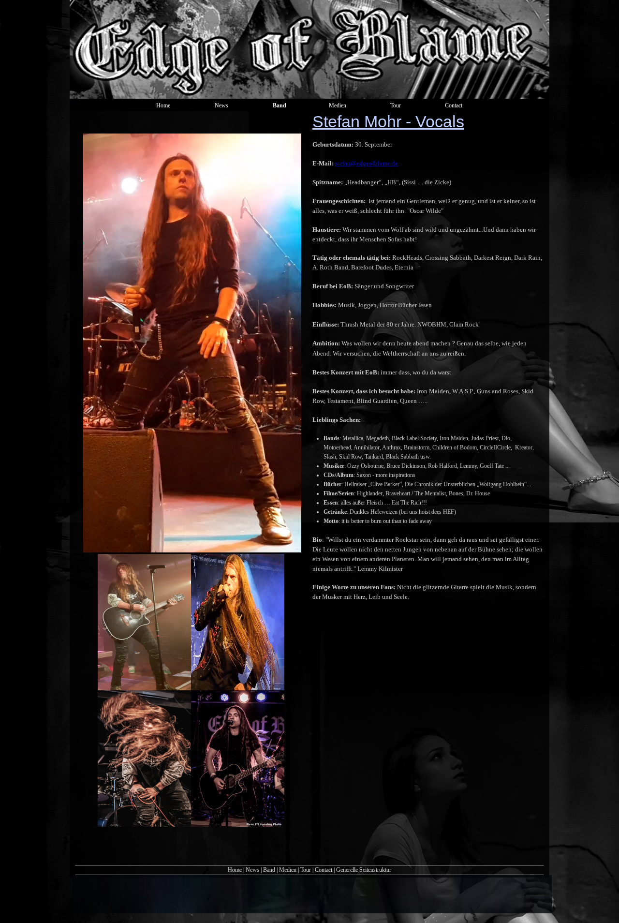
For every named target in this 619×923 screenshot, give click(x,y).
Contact (323, 869)
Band (269, 869)
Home (235, 869)
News (252, 869)
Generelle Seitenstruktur (363, 869)
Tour (306, 869)
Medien (287, 869)
